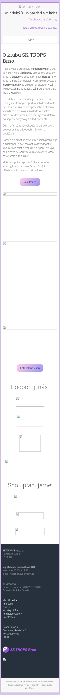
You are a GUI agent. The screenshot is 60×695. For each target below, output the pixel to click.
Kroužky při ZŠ (10, 610)
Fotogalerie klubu (30, 368)
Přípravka (8, 603)
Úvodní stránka (10, 627)
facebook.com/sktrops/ (43, 19)
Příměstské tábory (12, 613)
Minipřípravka (10, 600)
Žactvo (6, 607)
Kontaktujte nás (11, 633)
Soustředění (9, 617)
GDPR (6, 637)
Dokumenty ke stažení (14, 630)
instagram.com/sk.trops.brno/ (39, 27)
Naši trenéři (30, 182)
